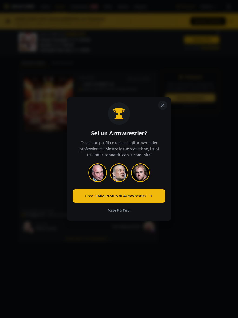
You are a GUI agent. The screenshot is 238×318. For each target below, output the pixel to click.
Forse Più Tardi (119, 210)
